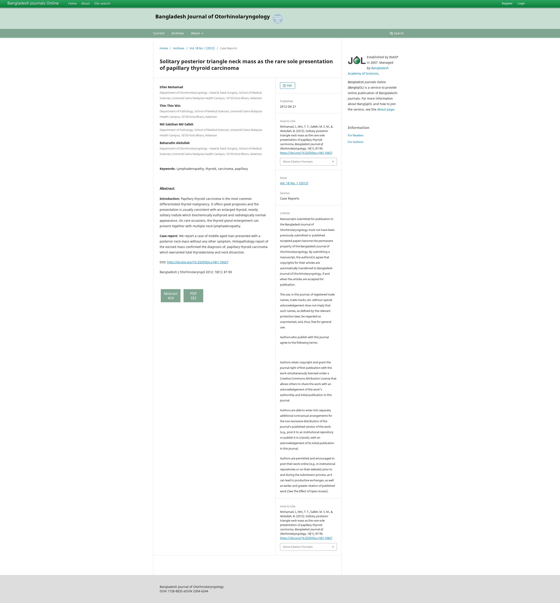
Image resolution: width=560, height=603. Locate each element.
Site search (102, 3)
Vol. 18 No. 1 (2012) (202, 48)
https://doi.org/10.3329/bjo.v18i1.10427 (306, 153)
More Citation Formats (298, 161)
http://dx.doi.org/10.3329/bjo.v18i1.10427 (197, 262)
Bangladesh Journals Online (33, 3)
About (85, 3)
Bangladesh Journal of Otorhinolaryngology (212, 16)
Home (72, 3)
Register (507, 3)
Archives (178, 33)
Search (398, 33)
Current (158, 33)
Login (521, 3)
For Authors (355, 142)
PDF (289, 86)
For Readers (355, 135)
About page (385, 109)
